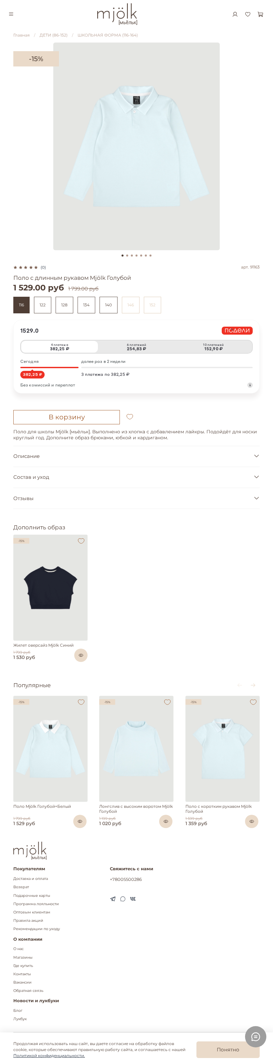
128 (64, 304)
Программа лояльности (36, 904)
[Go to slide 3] (132, 256)
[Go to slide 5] (141, 256)
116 (21, 304)
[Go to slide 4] (136, 256)
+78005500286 (126, 879)
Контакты (22, 974)
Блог (17, 1011)
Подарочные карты (31, 896)
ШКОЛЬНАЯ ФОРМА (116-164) (108, 35)
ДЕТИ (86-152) (54, 35)
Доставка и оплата (30, 879)
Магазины (23, 957)
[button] (17, 799)
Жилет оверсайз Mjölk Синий (43, 645)
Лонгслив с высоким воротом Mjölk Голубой (136, 808)
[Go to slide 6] (146, 256)
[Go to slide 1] (123, 256)
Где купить (23, 966)
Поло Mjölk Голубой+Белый (42, 805)
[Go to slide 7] (150, 256)
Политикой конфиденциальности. (49, 1055)
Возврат (21, 887)
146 (131, 304)
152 (152, 304)
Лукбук (20, 1019)
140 (108, 304)
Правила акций (28, 920)
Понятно (228, 1049)
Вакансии (22, 982)
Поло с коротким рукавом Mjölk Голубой (218, 808)
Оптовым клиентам (31, 912)
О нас (18, 949)
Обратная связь (28, 991)
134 (86, 304)
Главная (21, 35)
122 (43, 304)
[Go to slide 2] (127, 256)
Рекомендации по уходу (36, 929)
